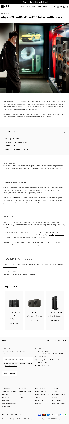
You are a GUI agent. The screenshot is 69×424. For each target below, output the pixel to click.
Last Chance (23, 394)
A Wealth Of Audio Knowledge (16, 142)
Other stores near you (42, 365)
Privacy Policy (28, 419)
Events (21, 397)
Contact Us (39, 403)
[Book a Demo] (58, 7)
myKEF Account (40, 388)
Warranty (55, 397)
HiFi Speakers (14, 319)
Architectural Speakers (9, 403)
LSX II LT (34, 313)
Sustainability (56, 400)
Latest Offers (23, 388)
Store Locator (39, 397)
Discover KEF (36, 6)
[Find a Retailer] (61, 7)
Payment (55, 388)
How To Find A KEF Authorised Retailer (19, 149)
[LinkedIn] (59, 340)
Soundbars (5, 394)
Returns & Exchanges (58, 394)
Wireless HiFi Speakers (34, 316)
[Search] (55, 7)
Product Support (40, 391)
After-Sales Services (58, 403)
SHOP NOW (14, 323)
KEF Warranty (11, 146)
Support (45, 6)
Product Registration (42, 394)
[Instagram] (55, 340)
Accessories (6, 406)
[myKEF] (67, 7)
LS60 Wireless (55, 313)
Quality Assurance (12, 139)
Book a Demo (39, 400)
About (28, 6)
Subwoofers (6, 397)
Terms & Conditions (7, 419)
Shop (22, 6)
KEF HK (54, 419)
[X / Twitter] (51, 340)
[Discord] (66, 340)
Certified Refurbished (25, 391)
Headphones (6, 400)
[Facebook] (48, 340)
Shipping (55, 391)
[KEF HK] (5, 6)
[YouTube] (63, 340)
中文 (20, 414)
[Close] (50, 7)
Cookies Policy (18, 419)
